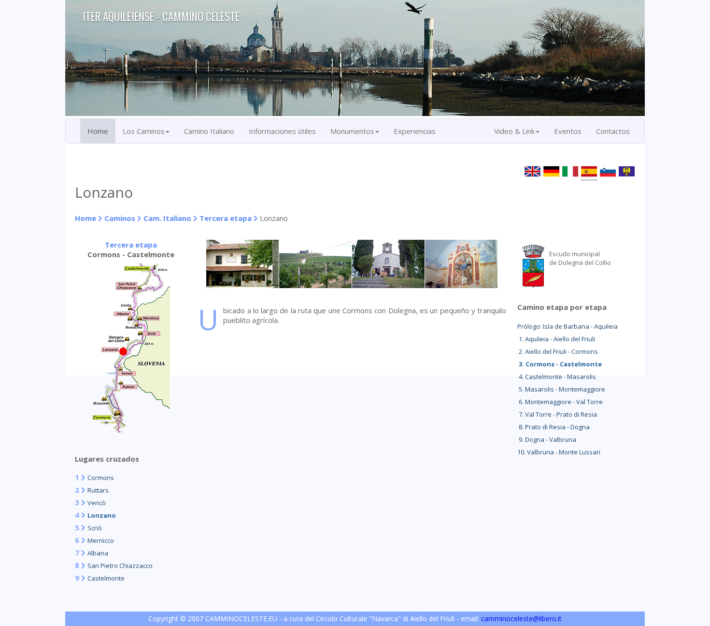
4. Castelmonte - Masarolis (556, 376)
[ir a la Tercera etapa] (131, 430)
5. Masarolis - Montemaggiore (561, 389)
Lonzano (101, 515)
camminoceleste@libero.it (521, 618)
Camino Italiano (209, 131)
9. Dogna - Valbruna (546, 439)
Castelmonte (106, 578)
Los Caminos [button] (144, 131)
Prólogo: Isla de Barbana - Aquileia (567, 326)
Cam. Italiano (167, 218)
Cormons (100, 477)
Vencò (96, 502)
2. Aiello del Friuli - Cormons (557, 351)
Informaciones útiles (282, 131)
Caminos (119, 218)
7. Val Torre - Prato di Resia (557, 414)
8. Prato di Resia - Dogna (553, 426)
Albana (97, 553)
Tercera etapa (225, 218)
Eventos (568, 131)
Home (97, 131)
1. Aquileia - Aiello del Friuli (556, 339)
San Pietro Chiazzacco (120, 565)
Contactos (613, 131)
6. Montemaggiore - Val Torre (560, 401)
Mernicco (100, 540)
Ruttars (98, 490)
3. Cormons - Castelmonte (559, 364)
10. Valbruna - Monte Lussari (558, 452)
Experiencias (415, 131)
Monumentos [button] (352, 131)
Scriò (94, 528)
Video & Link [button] (514, 131)
